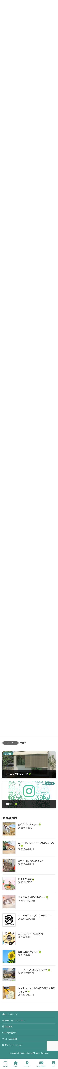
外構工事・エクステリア (15, 1020)
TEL (53, 1066)
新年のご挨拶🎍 (26, 879)
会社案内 (8, 1026)
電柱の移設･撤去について (31, 860)
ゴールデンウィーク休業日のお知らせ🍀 (36, 844)
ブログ (23, 742)
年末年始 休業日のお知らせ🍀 (33, 897)
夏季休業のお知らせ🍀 (29, 824)
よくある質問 (11, 1038)
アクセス (27, 1066)
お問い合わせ (11, 1032)
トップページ (11, 1014)
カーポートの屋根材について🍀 (34, 970)
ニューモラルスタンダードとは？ (35, 915)
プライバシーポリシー (14, 1044)
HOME (15, 1066)
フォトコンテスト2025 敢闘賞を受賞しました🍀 (36, 990)
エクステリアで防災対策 (30, 933)
